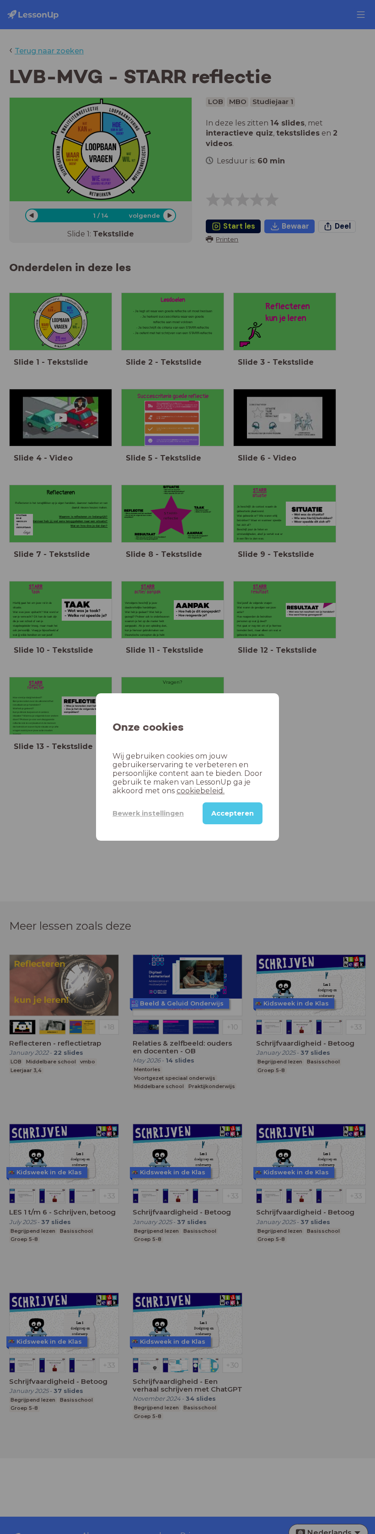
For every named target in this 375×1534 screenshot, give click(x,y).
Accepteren (232, 813)
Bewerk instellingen (148, 813)
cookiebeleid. (201, 790)
